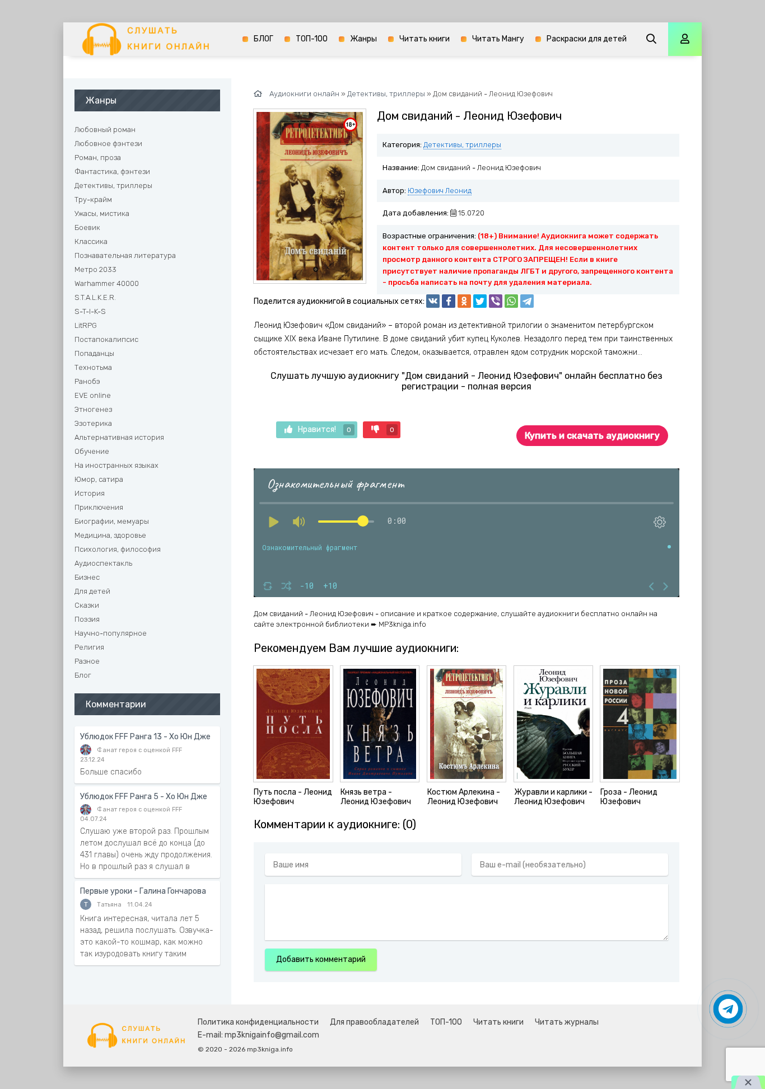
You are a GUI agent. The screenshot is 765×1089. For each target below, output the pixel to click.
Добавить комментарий (321, 959)
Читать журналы (567, 1022)
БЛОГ (263, 39)
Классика (91, 241)
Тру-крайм (93, 199)
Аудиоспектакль (103, 563)
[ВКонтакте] (433, 301)
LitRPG (85, 325)
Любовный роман (105, 129)
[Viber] (495, 301)
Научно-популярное (110, 633)
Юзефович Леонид (440, 190)
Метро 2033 (95, 269)
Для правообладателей (374, 1022)
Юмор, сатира (98, 479)
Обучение (91, 451)
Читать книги (424, 39)
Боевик (87, 227)
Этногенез (93, 409)
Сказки (86, 605)
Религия (89, 647)
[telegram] (527, 301)
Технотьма (93, 367)
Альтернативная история (119, 437)
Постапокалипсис (106, 339)
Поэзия (87, 619)
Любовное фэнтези (108, 143)
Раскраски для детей (587, 39)
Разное (87, 661)
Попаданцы (94, 353)
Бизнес (87, 577)
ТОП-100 (312, 39)
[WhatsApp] (511, 301)
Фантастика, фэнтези (112, 171)
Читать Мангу (498, 39)
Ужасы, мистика (101, 213)
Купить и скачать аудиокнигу (592, 435)
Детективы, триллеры (462, 144)
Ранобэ (87, 381)
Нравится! (324, 429)
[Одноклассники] (464, 301)
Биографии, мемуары (111, 521)
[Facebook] (448, 301)
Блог (82, 675)
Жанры (363, 39)
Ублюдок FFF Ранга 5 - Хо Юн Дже (143, 796)
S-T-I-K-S (90, 311)
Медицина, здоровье (110, 535)
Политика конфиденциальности (258, 1022)
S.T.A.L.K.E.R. (95, 297)
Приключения (98, 507)
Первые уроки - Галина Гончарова (143, 891)
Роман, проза (97, 157)
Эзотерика (93, 423)
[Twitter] (480, 301)
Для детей (92, 591)
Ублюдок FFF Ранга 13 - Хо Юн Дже (145, 736)
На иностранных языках (116, 465)
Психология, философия (117, 549)
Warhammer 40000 (106, 283)
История (89, 493)
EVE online (92, 395)
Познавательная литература (125, 255)
